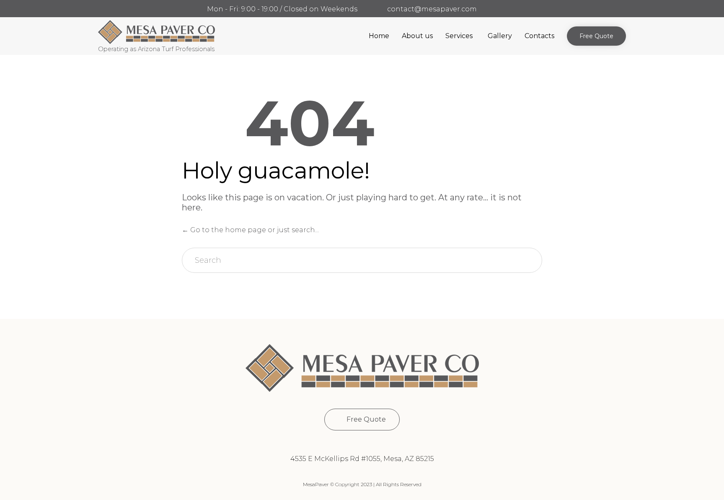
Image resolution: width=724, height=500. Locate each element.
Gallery (500, 36)
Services (459, 36)
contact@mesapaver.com (432, 9)
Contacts (539, 36)
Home (379, 36)
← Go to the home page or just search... (250, 230)
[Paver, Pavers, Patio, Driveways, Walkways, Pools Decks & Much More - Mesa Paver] (156, 32)
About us (417, 36)
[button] (596, 36)
